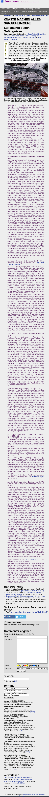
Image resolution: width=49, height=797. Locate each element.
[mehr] (32, 712)
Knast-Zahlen (24, 36)
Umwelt (37, 9)
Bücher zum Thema (10, 39)
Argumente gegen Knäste (39, 16)
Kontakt (25, 794)
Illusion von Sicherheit (11, 36)
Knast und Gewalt (30, 38)
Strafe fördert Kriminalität (36, 34)
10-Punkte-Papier (38, 477)
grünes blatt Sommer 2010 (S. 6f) (32, 591)
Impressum (31, 794)
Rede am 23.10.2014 (33, 560)
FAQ (37, 794)
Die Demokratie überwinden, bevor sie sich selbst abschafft (18, 780)
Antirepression (16, 9)
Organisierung (28, 9)
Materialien (43, 11)
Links (39, 38)
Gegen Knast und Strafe (22, 16)
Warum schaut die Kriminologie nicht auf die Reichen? (28, 612)
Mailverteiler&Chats (18, 783)
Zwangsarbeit (35, 36)
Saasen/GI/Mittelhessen (29, 11)
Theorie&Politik (6, 11)
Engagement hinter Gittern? (13, 38)
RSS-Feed (42, 794)
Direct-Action (5, 9)
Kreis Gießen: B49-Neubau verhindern (17, 778)
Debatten (16, 11)
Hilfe (15, 681)
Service (3, 14)
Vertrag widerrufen (25, 796)
